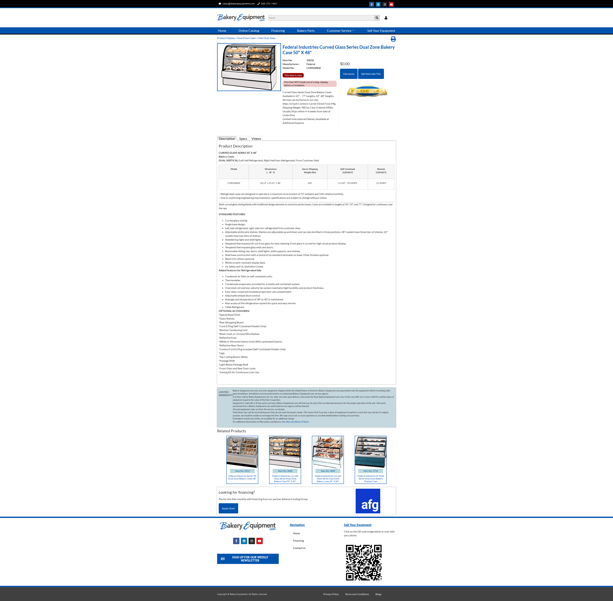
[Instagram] (384, 4)
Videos (256, 138)
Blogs (378, 594)
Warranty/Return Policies (297, 421)
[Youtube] (391, 4)
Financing (278, 30)
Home (222, 30)
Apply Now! (228, 508)
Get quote (348, 73)
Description (227, 138)
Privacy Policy (331, 594)
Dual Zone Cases (246, 37)
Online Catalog (248, 30)
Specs (243, 138)
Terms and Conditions (357, 594)
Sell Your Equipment (381, 30)
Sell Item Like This (371, 73)
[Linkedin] (378, 4)
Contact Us (299, 547)
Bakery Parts (306, 30)
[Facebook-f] (371, 4)
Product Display (226, 37)
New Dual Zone (266, 37)
